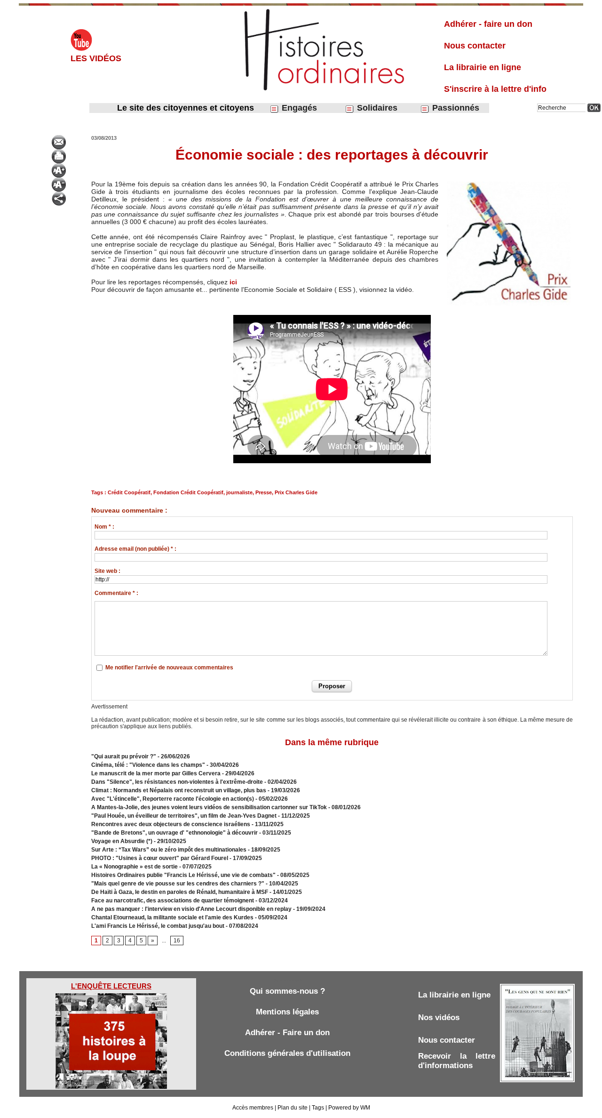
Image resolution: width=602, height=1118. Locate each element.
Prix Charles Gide (296, 492)
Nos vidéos (438, 1017)
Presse (263, 492)
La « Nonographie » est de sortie (134, 866)
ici (233, 282)
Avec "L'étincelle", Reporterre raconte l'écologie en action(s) (172, 799)
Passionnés (454, 108)
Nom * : (104, 526)
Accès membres (252, 1107)
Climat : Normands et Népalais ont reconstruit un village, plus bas (178, 790)
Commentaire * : (116, 593)
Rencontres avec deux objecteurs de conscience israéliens (170, 824)
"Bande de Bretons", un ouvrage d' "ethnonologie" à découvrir (174, 832)
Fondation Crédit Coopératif (188, 492)
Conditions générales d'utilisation (287, 1053)
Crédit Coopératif (129, 492)
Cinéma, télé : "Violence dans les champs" (148, 765)
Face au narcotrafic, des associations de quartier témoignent (172, 900)
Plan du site (292, 1107)
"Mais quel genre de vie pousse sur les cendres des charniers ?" (177, 883)
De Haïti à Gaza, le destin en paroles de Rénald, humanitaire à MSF (179, 892)
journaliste (239, 492)
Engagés (298, 108)
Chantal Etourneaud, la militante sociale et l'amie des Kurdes (172, 917)
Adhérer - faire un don (488, 24)
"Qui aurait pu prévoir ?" (123, 756)
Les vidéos (96, 58)
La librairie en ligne (482, 67)
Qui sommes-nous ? (287, 991)
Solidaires (376, 108)
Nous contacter (475, 45)
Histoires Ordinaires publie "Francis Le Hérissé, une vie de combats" (183, 875)
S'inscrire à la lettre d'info (495, 89)
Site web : (107, 571)
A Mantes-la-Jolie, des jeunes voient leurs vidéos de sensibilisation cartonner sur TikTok (209, 807)
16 (177, 940)
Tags (318, 1107)
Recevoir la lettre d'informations (456, 1061)
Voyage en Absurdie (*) (121, 841)
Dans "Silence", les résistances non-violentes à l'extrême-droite (177, 782)
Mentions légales (287, 1011)
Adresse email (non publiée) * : (135, 549)
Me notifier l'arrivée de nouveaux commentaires (169, 667)
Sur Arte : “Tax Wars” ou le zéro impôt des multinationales (169, 849)
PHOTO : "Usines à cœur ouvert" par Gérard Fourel (159, 858)
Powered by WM (349, 1107)
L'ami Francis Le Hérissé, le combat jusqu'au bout (157, 926)
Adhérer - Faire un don (287, 1032)
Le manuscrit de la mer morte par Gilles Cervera (156, 773)
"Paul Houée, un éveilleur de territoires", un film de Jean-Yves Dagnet (184, 815)
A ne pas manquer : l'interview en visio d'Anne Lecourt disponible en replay (191, 909)
